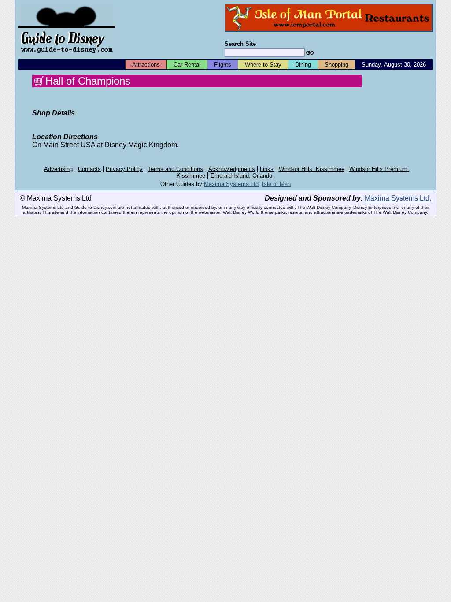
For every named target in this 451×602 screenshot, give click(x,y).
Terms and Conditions (175, 169)
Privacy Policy (124, 169)
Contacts (89, 169)
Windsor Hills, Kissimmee (311, 169)
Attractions (146, 64)
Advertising (58, 169)
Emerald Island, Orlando (241, 175)
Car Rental (187, 64)
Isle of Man (276, 184)
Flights (222, 64)
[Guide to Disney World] (66, 56)
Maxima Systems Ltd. (398, 198)
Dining (303, 64)
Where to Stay (263, 64)
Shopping (336, 64)
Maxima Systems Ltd (231, 184)
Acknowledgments (231, 169)
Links (267, 169)
